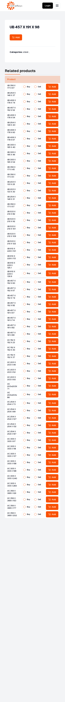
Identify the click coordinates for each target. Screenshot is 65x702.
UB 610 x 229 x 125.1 (11, 265)
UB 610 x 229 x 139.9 (11, 273)
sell (39, 87)
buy (28, 87)
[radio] (24, 87)
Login (47, 5)
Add (17, 37)
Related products (20, 71)
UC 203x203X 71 (12, 386)
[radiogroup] (32, 86)
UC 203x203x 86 (12, 395)
